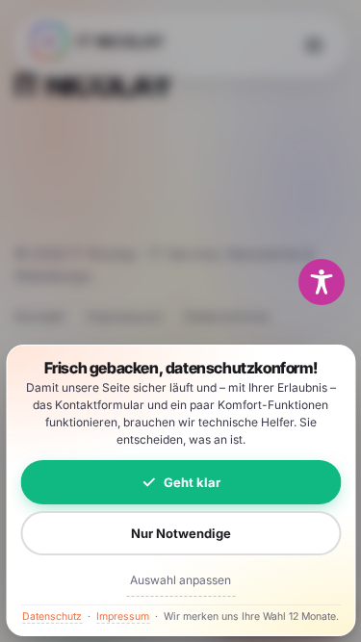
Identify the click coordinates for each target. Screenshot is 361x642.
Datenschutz (52, 616)
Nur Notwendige (181, 533)
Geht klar (192, 482)
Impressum (122, 616)
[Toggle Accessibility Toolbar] (322, 282)
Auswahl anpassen (180, 580)
